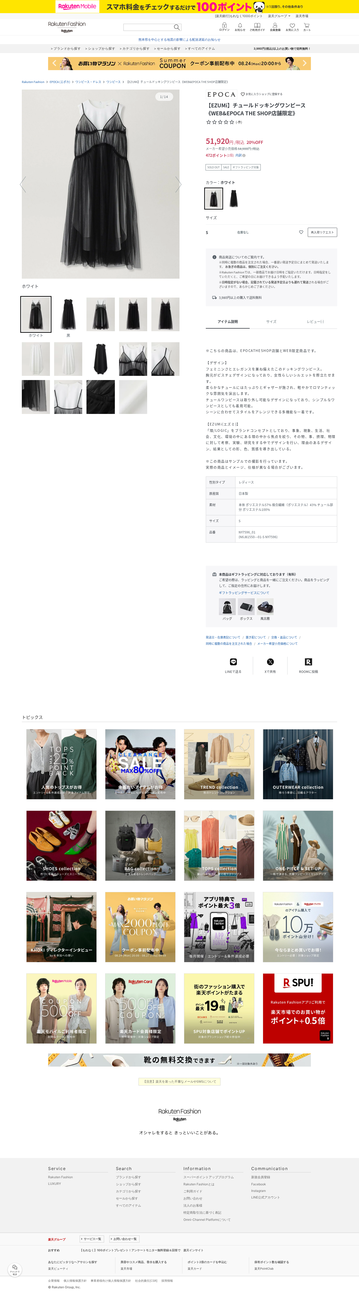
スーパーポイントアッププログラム (208, 1177)
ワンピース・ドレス (88, 82)
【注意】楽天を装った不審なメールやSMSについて (179, 1081)
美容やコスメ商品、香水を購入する (144, 1262)
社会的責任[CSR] (146, 1280)
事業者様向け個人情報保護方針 (111, 1280)
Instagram (258, 1191)
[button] (101, 185)
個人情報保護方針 (75, 1280)
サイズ (271, 321)
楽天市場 (302, 16)
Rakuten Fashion (33, 82)
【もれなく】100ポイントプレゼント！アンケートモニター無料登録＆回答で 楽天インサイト (142, 1250)
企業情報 (54, 1280)
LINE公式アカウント (265, 1197)
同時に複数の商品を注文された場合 (229, 643)
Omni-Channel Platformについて (207, 1220)
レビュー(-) (315, 321)
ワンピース (113, 82)
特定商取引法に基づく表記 (202, 1212)
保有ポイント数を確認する (271, 1262)
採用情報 (167, 1280)
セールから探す (127, 1198)
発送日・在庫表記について (223, 637)
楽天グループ (277, 16)
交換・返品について (284, 637)
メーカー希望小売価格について (277, 643)
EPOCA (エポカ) (60, 82)
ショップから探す (128, 1184)
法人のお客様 (192, 1205)
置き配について (256, 637)
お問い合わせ (192, 1198)
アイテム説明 (228, 321)
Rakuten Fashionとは (198, 1184)
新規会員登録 (260, 1177)
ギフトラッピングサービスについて (244, 592)
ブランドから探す (128, 1177)
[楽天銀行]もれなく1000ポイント (239, 16)
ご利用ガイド (192, 1191)
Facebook (258, 1184)
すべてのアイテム (128, 1205)
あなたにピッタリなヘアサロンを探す (72, 1262)
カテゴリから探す (128, 1191)
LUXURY (54, 1184)
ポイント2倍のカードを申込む (207, 1262)
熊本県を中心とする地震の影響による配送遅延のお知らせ (179, 39)
